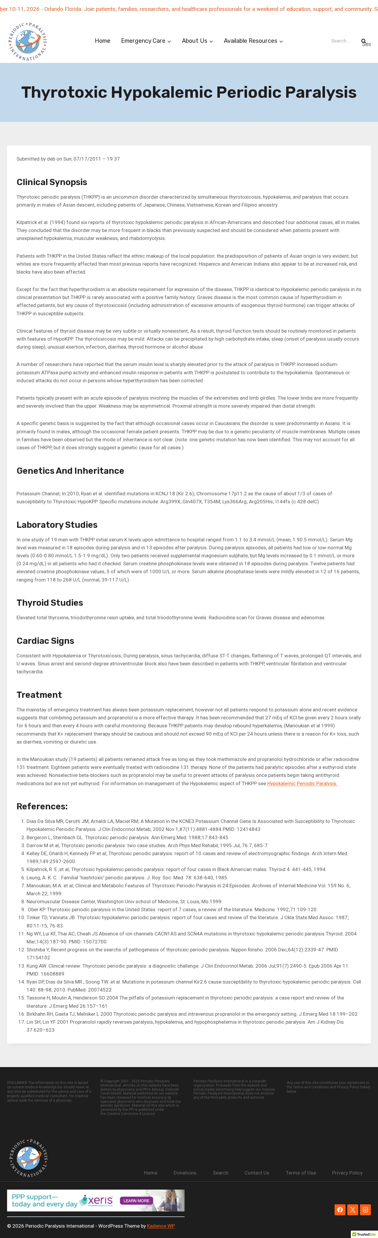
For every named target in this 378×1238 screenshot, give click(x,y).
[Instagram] (365, 1209)
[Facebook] (340, 1209)
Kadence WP (161, 1226)
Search (220, 1173)
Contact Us (257, 1173)
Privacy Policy (347, 1173)
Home (102, 40)
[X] (352, 1209)
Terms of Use (301, 1173)
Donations (185, 1173)
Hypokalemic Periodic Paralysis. (302, 783)
